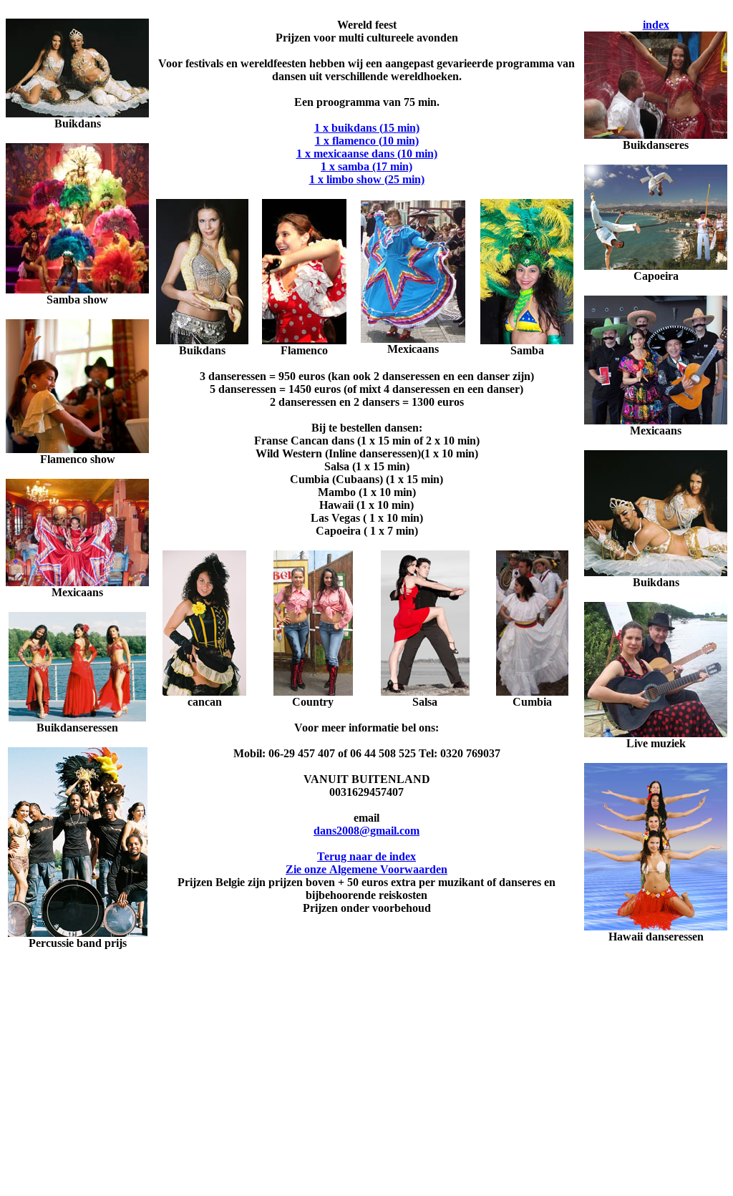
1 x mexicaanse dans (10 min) (366, 153)
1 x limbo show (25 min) (366, 179)
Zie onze (366, 869)
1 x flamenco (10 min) (367, 141)
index (656, 25)
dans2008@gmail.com (366, 831)
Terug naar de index (366, 856)
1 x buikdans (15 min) (366, 128)
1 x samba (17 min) (366, 166)
